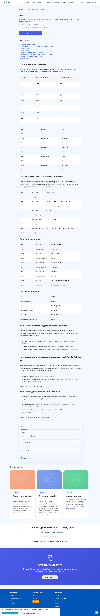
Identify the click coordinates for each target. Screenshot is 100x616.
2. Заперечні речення (25, 48)
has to (27, 450)
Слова (57, 595)
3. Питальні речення (25, 50)
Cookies (12, 603)
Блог (33, 595)
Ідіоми (57, 606)
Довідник (27, 9)
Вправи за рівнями (60, 598)
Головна (21, 9)
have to (27, 442)
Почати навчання (50, 577)
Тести (56, 603)
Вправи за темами (60, 601)
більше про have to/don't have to (31, 386)
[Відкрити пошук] (82, 2)
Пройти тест (30, 33)
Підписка (70, 2)
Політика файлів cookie (29, 613)
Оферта (12, 595)
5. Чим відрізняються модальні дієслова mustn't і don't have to (37, 54)
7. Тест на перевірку (25, 58)
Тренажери (26, 2)
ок (10, 613)
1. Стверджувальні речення (27, 44)
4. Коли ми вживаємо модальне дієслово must (32, 52)
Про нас (34, 598)
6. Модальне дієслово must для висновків (31, 56)
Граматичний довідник (16, 601)
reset (47, 458)
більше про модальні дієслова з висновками (35, 417)
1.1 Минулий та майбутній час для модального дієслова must (37, 46)
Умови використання (16, 598)
